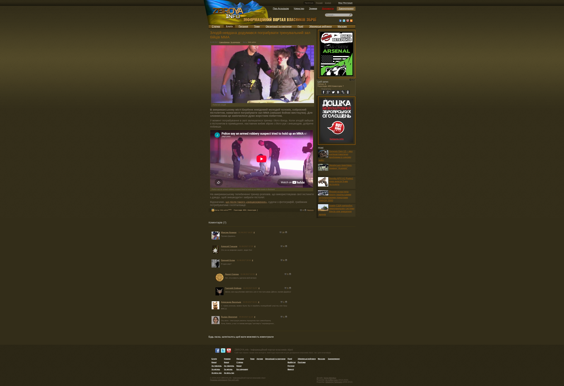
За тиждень (217, 366)
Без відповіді (242, 369)
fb (323, 92)
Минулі (291, 369)
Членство (299, 8)
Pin (353, 79)
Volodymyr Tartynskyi (333, 382)
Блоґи (229, 26)
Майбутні (292, 362)
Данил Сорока (232, 274)
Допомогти (328, 8)
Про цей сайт (233, 380)
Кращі (214, 362)
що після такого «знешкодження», (246, 202)
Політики (302, 362)
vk (338, 92)
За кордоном (235, 42)
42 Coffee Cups (331, 380)
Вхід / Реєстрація (345, 3)
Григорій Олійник (233, 288)
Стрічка (216, 26)
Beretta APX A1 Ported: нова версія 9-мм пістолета (341, 181)
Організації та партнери (279, 26)
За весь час (217, 373)
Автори (260, 359)
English (328, 3)
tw (333, 92)
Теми (257, 26)
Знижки (313, 8)
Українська (309, 3)
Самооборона (224, 42)
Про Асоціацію (281, 8)
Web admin (252, 42)
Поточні (291, 366)
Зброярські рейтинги (320, 26)
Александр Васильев (231, 302)
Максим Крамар (228, 232)
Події (300, 26)
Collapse (350, 79)
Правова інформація (218, 380)
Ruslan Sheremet (229, 317)
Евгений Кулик (228, 260)
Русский (319, 3)
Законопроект (346, 8)
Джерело (310, 210)
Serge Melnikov (330, 378)
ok (348, 92)
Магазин (342, 26)
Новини (227, 359)
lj (343, 92)
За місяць (216, 369)
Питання (243, 26)
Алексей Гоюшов (229, 246)
